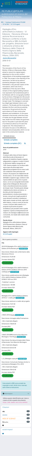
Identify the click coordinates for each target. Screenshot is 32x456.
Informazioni (8, 393)
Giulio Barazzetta (9, 58)
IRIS (2, 22)
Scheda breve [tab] (9, 136)
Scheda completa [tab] (10, 140)
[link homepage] (6, 3)
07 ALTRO (6, 24)
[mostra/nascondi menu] (2, 6)
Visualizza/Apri (7, 263)
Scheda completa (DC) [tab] (12, 143)
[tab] (25, 143)
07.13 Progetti (15, 24)
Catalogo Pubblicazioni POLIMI (15, 22)
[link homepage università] (22, 3)
